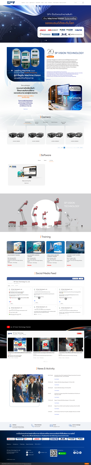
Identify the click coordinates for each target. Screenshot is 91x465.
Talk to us (74, 426)
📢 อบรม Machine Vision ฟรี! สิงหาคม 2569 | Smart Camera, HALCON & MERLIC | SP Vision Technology (71, 352)
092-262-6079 (37, 426)
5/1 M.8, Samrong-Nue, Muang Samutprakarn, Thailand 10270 (18, 427)
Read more (49, 79)
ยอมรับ (87, 463)
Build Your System (63, 2)
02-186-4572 (30, 452)
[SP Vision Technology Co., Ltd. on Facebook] (10, 280)
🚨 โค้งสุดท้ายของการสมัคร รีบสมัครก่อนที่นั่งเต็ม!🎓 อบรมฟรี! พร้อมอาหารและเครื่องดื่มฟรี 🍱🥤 (20, 352)
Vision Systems (56, 2)
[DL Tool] (26, 173)
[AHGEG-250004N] (74, 144)
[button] (7, 24)
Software (50, 2)
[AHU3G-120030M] (35, 144)
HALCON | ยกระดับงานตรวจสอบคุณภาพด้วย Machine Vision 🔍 (44, 352)
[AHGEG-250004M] (55, 144)
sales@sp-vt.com (56, 426)
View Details (56, 379)
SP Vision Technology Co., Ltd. (22, 282)
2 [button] (45, 361)
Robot (46, 2)
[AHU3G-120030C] (16, 144)
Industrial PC (38, 2)
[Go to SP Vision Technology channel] (10, 334)
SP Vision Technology (18, 333)
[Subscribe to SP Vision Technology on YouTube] (80, 333)
